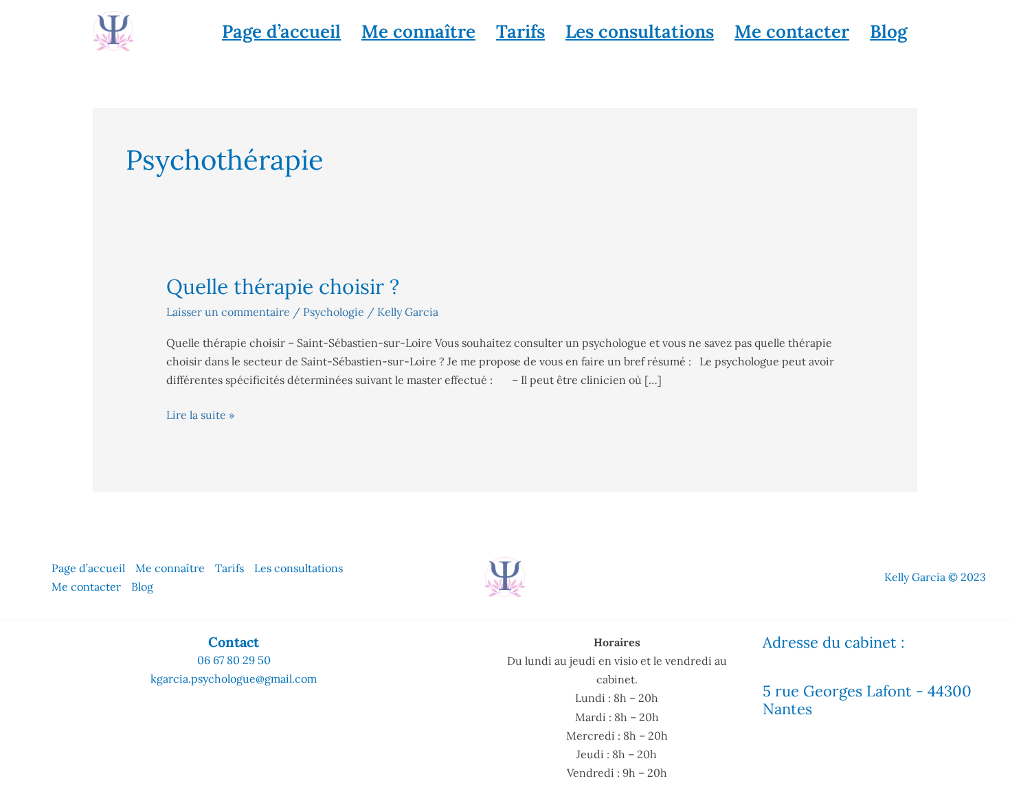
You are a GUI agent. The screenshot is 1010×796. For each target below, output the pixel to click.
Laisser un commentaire (228, 312)
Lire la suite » (200, 414)
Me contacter (791, 31)
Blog (888, 31)
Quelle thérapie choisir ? (282, 286)
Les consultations (639, 31)
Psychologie (333, 312)
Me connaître (418, 31)
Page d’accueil (281, 31)
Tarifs (520, 31)
